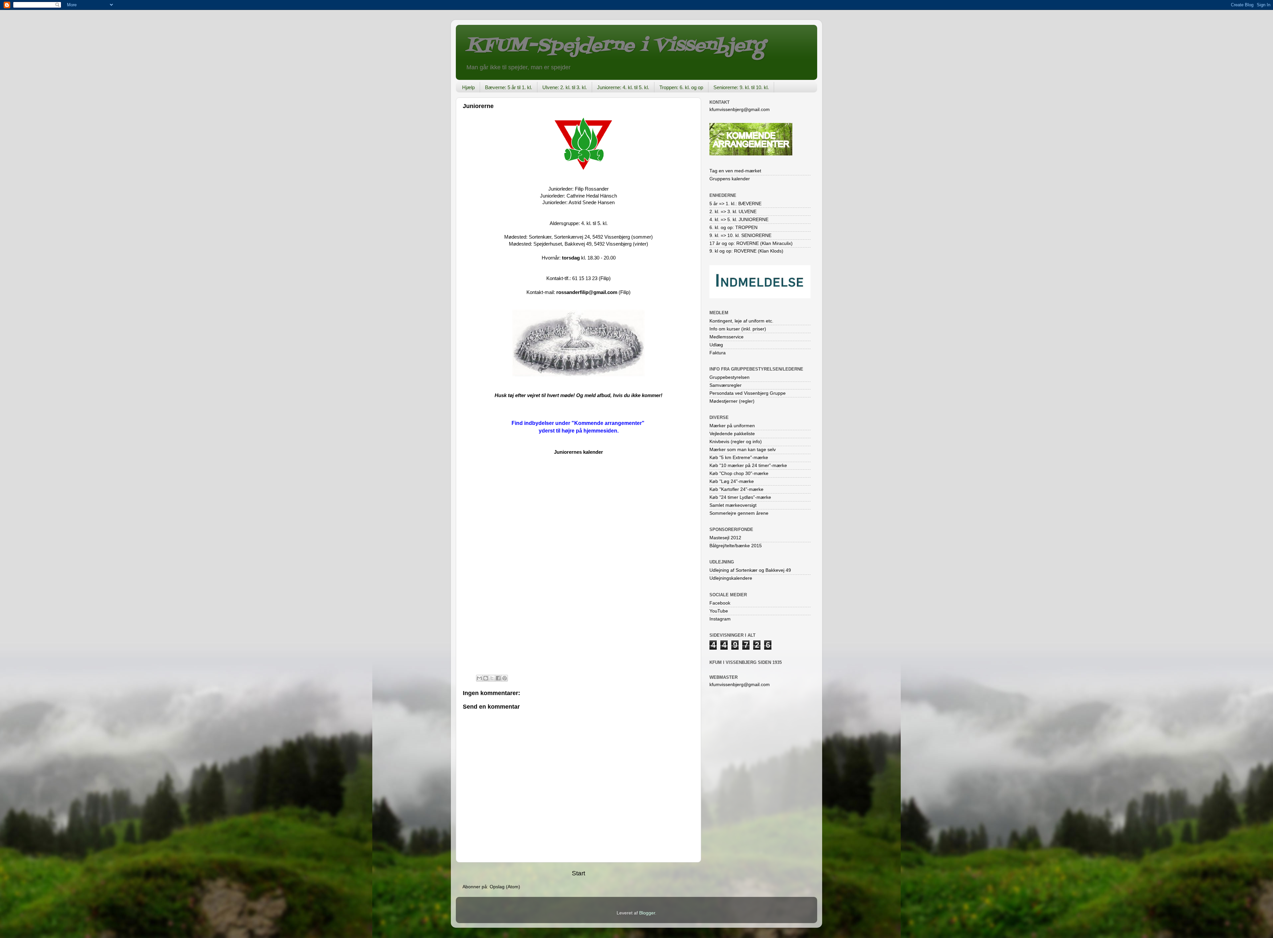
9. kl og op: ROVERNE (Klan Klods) (746, 251)
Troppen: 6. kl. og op (681, 87)
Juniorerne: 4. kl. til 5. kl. (623, 87)
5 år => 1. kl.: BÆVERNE (735, 203)
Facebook (719, 603)
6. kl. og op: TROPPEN (733, 227)
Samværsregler (725, 385)
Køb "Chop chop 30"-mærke (738, 473)
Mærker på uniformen (732, 425)
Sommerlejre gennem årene (738, 513)
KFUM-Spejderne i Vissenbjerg (615, 46)
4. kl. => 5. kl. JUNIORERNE (738, 219)
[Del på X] (492, 678)
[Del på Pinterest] (504, 678)
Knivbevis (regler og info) (735, 441)
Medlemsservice (726, 336)
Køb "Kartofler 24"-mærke (736, 489)
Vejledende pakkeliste (732, 433)
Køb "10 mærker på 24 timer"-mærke (748, 465)
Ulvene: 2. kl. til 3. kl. (564, 87)
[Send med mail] (479, 678)
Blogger (647, 912)
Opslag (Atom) (505, 886)
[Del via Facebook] (498, 678)
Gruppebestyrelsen (729, 377)
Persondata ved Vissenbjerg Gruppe (747, 393)
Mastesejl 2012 (725, 537)
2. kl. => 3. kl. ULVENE (733, 211)
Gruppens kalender (729, 178)
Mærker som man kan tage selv (742, 449)
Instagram (720, 618)
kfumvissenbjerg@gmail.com (739, 109)
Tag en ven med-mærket (735, 170)
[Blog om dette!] (485, 678)
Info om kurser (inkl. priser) (737, 328)
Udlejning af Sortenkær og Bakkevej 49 (750, 570)
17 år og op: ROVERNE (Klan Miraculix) (751, 243)
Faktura (717, 352)
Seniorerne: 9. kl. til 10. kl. (741, 87)
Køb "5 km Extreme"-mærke (738, 457)
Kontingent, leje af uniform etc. (741, 321)
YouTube (718, 611)
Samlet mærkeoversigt (733, 505)
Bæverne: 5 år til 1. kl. (508, 87)
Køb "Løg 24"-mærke (731, 481)
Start (578, 873)
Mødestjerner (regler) (732, 401)
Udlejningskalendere (730, 578)
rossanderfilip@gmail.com (586, 292)
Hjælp (468, 87)
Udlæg (716, 344)
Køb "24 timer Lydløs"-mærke (740, 497)
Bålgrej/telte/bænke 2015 (735, 545)
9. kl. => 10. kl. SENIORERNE (740, 235)
